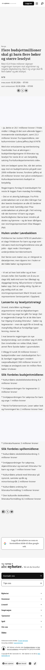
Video (3, 632)
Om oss (4, 627)
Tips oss (7, 583)
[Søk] (42, 3)
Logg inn (28, 3)
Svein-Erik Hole (18, 643)
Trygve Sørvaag (23, 641)
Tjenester (5, 616)
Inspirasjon (6, 610)
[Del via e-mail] (26, 90)
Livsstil (4, 604)
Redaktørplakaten (29, 647)
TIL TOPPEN (6, 564)
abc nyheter (9, 663)
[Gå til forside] (11, 3)
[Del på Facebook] (18, 90)
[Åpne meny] (37, 3)
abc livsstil (22, 663)
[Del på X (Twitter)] (22, 90)
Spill (3, 621)
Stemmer (5, 599)
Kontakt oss (9, 575)
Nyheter (5, 593)
